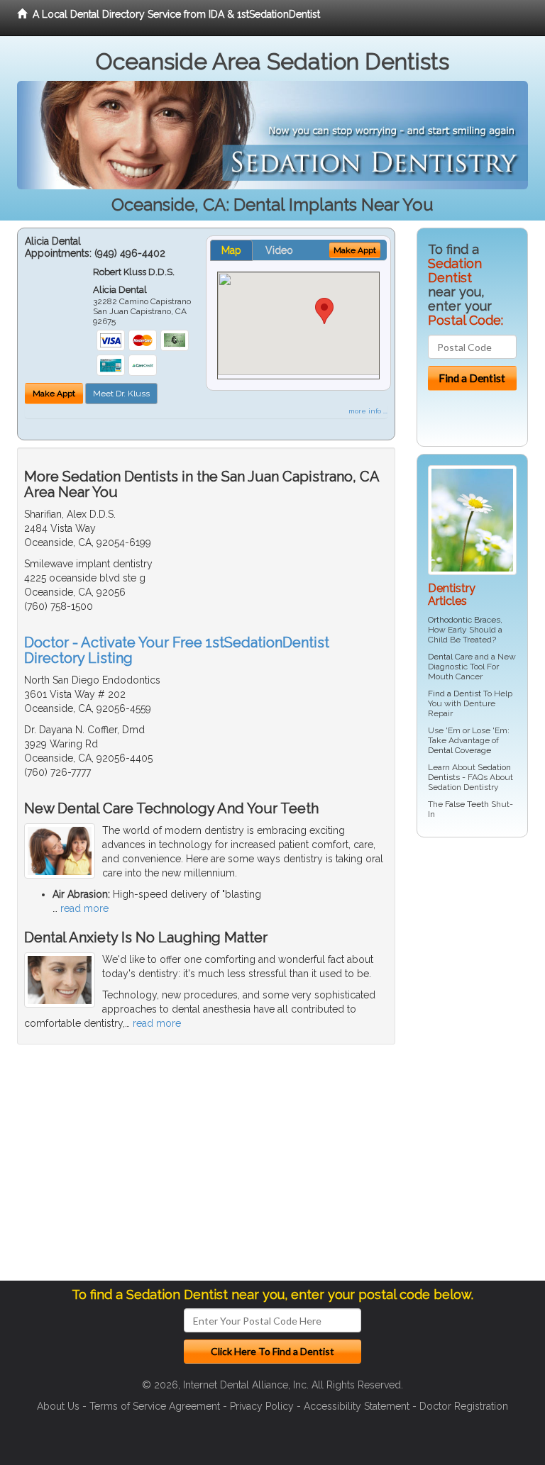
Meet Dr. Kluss (121, 394)
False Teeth (467, 804)
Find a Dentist (454, 693)
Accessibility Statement (356, 1406)
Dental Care (450, 657)
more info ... (367, 411)
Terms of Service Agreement (154, 1406)
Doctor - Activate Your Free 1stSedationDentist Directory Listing (176, 650)
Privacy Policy (262, 1406)
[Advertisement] (481, 1064)
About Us (58, 1406)
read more (84, 908)
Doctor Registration (463, 1406)
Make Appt (54, 394)
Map (231, 250)
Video (279, 250)
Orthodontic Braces (464, 620)
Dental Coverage (459, 750)
